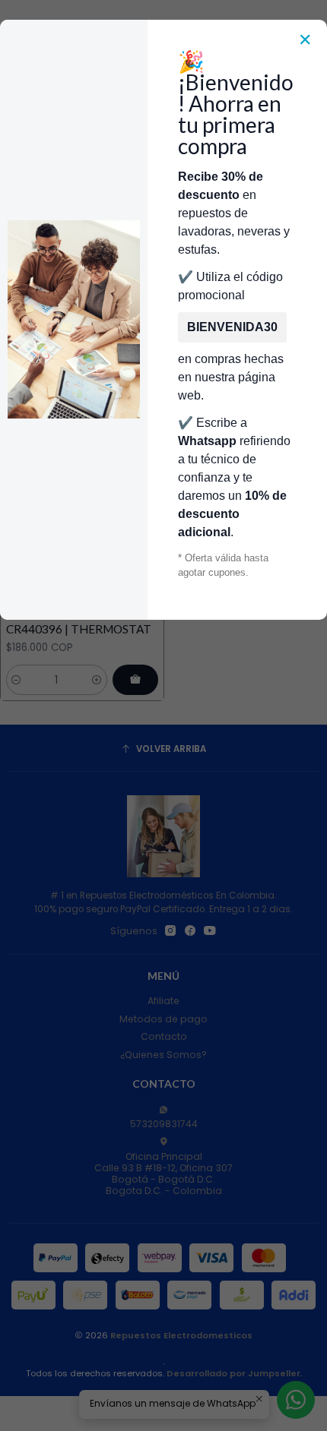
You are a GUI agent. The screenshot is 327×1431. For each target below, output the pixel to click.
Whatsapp (207, 440)
